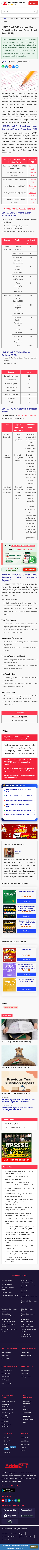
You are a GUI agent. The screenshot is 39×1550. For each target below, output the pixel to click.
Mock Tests (24, 1438)
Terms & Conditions (27, 1537)
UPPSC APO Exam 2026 (28, 415)
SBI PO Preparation (8, 1401)
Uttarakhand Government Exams (27, 1320)
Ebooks (23, 1447)
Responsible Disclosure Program (13, 1534)
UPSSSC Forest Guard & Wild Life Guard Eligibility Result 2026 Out (18, 1178)
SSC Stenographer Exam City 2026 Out (19, 800)
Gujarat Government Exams (8, 1325)
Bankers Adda (25, 1352)
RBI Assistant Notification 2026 (26, 1335)
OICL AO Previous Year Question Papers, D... (17, 1093)
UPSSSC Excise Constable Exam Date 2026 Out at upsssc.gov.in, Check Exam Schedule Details (19, 1221)
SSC (24, 1406)
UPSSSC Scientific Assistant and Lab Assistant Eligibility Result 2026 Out (19, 1172)
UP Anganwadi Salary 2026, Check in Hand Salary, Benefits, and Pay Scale (18, 1208)
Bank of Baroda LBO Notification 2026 (19, 810)
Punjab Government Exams (27, 1315)
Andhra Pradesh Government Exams (27, 1282)
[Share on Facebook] (13, 66)
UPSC (25, 1422)
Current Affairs (6, 1359)
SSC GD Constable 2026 (8, 1288)
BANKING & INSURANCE (27, 1402)
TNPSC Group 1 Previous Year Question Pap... (17, 1042)
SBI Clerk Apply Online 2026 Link (17, 814)
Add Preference (29, 569)
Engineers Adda (26, 1355)
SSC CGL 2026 (7, 1281)
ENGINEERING (28, 1419)
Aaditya (5, 62)
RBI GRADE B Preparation (6, 1425)
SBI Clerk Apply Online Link (13, 1124)
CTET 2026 (5, 1380)
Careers (10, 1448)
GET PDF (34, 1547)
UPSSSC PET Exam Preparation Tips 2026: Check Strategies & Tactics (19, 1195)
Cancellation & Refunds (10, 1537)
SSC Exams (25, 1370)
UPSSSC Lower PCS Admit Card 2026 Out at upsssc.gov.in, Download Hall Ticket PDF (19, 1253)
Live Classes (25, 1441)
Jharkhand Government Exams (9, 1330)
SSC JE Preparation (8, 1413)
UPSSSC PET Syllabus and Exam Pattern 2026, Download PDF (20, 1189)
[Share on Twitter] (17, 66)
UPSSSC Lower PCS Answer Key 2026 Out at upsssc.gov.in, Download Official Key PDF (19, 1228)
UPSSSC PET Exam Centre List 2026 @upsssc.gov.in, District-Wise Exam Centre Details (19, 1240)
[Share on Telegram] (6, 66)
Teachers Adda (6, 1352)
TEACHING (27, 1413)
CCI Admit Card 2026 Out (23, 549)
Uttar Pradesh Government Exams (27, 1325)
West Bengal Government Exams (8, 1320)
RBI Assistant (6, 1421)
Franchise (7, 1452)
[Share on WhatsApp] (3, 66)
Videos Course (26, 1444)
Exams (4, 18)
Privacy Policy (7, 1540)
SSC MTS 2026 (7, 1292)
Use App (33, 3)
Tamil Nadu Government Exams (29, 1302)
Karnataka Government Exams (29, 1297)
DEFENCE (26, 1416)
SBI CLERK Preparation (5, 1405)
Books (23, 1450)
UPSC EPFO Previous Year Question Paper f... (17, 1067)
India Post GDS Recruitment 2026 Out (19, 796)
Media (6, 1444)
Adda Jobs (5, 1355)
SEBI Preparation (7, 1409)
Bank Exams (25, 1373)
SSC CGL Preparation (5, 1417)
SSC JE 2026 (6, 1377)
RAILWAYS (26, 1409)
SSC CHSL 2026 (7, 1284)
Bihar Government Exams (27, 1310)
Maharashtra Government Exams (8, 1315)
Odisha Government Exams (27, 1287)
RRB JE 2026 (6, 1373)
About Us (7, 1438)
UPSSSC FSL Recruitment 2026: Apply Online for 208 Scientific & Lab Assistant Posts (19, 1233)
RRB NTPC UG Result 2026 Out (23, 546)
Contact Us (7, 1441)
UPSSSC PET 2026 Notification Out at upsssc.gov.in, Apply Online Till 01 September (19, 1184)
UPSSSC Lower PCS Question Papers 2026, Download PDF (19, 1247)
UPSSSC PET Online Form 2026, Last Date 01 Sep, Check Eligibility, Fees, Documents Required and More (20, 1202)
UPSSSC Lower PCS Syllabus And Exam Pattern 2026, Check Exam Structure (18, 1214)
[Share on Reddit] (10, 66)
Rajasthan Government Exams (28, 1330)
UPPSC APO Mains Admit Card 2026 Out (19, 209)
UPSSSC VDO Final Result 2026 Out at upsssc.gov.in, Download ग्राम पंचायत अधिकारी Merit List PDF (19, 1260)
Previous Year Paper (10, 1007)
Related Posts (7, 1015)
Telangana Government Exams (9, 1310)
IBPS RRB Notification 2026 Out (15, 1127)
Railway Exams (26, 1377)
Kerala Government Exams (27, 1292)
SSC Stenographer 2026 (10, 1295)
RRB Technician (7, 1370)
